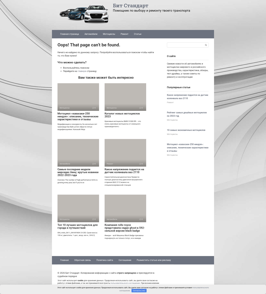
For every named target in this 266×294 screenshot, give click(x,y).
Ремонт (124, 34)
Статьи (137, 34)
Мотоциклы (109, 34)
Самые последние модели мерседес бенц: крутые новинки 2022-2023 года (78, 172)
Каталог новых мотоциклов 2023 (122, 115)
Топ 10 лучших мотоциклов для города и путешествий (77, 226)
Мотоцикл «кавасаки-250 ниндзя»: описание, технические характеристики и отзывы (77, 116)
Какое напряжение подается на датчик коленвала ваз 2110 (124, 171)
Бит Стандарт (130, 5)
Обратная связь (82, 260)
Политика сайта (104, 260)
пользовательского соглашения (125, 283)
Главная (64, 260)
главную (82, 71)
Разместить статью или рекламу (154, 260)
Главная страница (69, 34)
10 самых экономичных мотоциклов (186, 130)
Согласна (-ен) (139, 291)
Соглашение (125, 260)
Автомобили (91, 34)
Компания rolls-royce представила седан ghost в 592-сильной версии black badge (125, 227)
